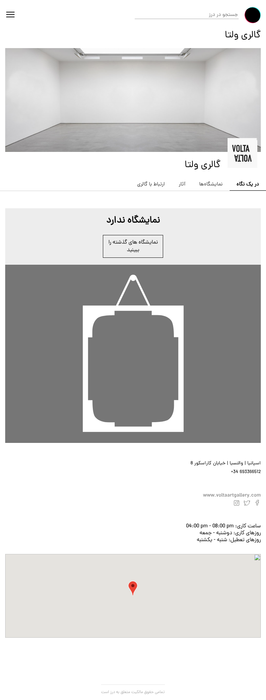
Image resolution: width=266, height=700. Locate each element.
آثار (182, 185)
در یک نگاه (248, 185)
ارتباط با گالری (151, 185)
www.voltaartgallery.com (232, 496)
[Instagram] (236, 502)
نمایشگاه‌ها (211, 185)
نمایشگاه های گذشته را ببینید (133, 246)
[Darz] (253, 15)
